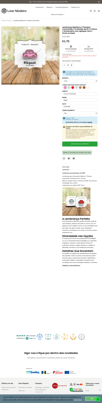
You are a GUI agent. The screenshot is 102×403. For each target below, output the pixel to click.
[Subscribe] (100, 390)
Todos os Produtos (57, 15)
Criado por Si (75, 7)
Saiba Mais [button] (78, 400)
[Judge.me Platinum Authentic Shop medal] (48, 337)
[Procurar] (91, 11)
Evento (65, 91)
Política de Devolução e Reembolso (8, 388)
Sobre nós (21, 391)
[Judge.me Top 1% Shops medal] (73, 337)
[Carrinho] (99, 11)
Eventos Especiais (62, 7)
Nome (64, 97)
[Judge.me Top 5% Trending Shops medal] (81, 337)
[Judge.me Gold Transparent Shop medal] (65, 337)
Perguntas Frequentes (25, 387)
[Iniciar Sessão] (95, 11)
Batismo (49, 7)
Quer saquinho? (68, 110)
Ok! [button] (92, 399)
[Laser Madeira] (13, 10)
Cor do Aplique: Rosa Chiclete (74, 85)
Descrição (65, 167)
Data (64, 104)
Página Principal (6, 21)
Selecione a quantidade (71, 61)
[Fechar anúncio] (99, 2)
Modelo (65, 78)
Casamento (39, 7)
